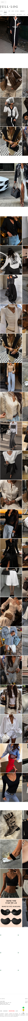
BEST (1, 14)
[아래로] (23, 1013)
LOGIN (1, 11)
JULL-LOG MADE (11, 14)
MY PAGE (17, 11)
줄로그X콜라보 (19, 14)
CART (9, 11)
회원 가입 (5, 11)
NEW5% (5, 14)
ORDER (12, 11)
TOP (24, 14)
